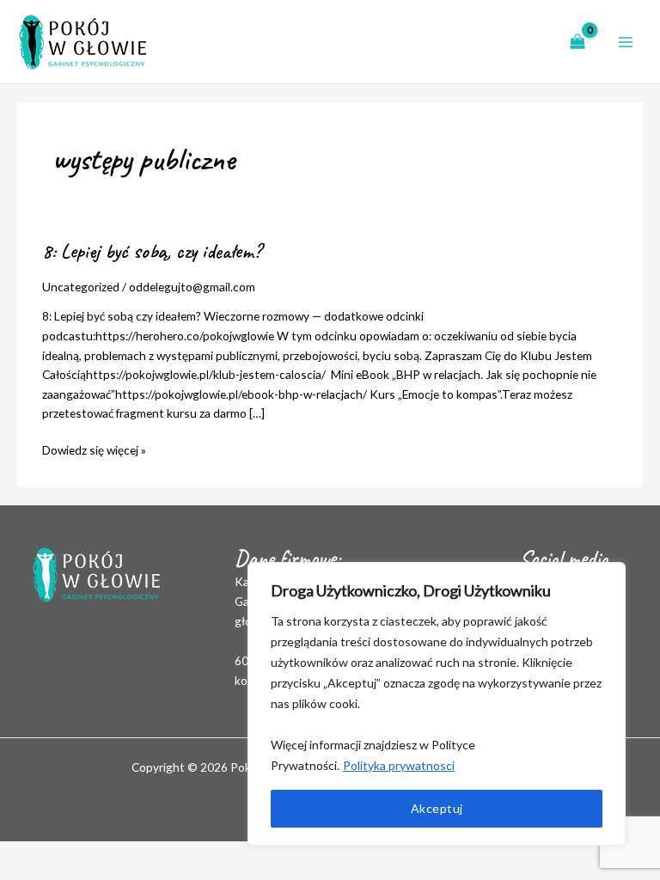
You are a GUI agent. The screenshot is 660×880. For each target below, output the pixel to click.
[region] (437, 704)
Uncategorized (80, 286)
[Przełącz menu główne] (626, 41)
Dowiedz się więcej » (94, 449)
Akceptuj (437, 808)
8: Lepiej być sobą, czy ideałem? (151, 251)
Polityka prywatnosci (399, 765)
